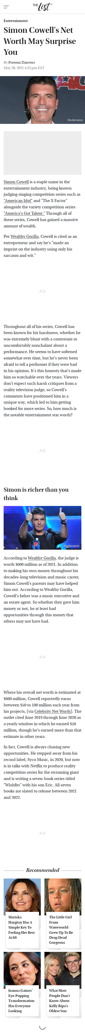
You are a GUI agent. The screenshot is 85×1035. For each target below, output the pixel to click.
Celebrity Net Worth (52, 711)
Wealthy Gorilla (25, 236)
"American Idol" (18, 200)
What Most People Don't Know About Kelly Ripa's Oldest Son (59, 1000)
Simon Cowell (16, 182)
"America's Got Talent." (24, 213)
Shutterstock (71, 546)
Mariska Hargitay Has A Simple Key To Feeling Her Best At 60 (21, 927)
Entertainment (16, 21)
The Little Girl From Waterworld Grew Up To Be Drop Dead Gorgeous (61, 930)
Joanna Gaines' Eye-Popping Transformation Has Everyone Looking (21, 1000)
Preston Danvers (21, 62)
